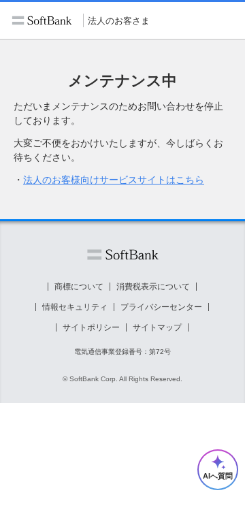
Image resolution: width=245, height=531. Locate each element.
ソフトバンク (123, 254)
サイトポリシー (91, 327)
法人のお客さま (119, 20)
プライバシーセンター (161, 307)
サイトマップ (157, 327)
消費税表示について (153, 286)
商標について (78, 286)
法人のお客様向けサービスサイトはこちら (113, 179)
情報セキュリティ (75, 307)
